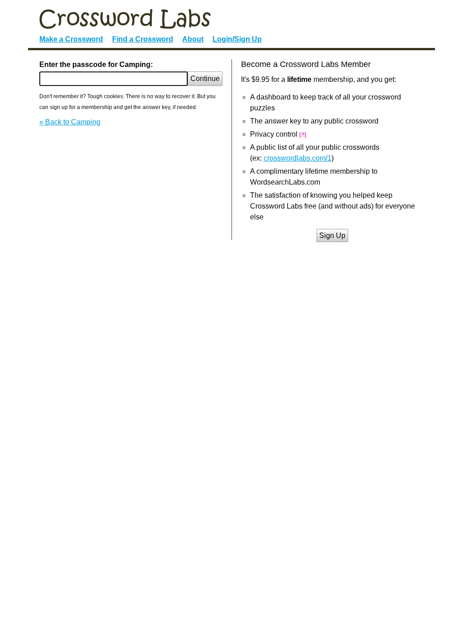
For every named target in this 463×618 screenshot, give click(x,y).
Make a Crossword (71, 39)
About (192, 39)
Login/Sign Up (237, 39)
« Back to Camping (69, 122)
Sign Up (332, 235)
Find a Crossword (142, 39)
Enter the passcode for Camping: (96, 64)
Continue (205, 78)
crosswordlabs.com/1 (297, 158)
